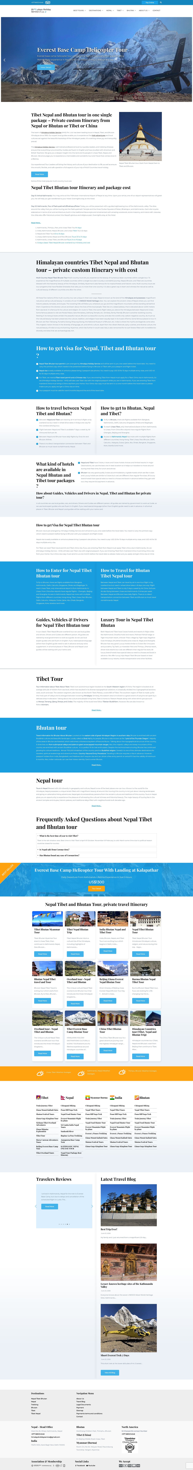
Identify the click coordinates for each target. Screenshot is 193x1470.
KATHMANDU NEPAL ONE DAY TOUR (70, 1147)
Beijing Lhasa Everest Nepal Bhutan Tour (111, 980)
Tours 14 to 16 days (74, 240)
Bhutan (34, 1408)
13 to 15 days (59, 234)
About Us (143, 10)
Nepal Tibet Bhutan (39, 1399)
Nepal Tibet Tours (92, 1110)
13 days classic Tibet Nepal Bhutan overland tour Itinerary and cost (63, 243)
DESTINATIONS (95, 10)
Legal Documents (83, 1405)
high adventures (98, 135)
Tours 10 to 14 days (79, 237)
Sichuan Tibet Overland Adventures (46, 1124)
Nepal (33, 1402)
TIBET (119, 10)
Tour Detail (96, 889)
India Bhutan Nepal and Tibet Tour (113, 931)
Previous (5, 60)
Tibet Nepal (35, 1414)
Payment (80, 1408)
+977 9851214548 (37, 1434)
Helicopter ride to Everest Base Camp (62, 1190)
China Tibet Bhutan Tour (110, 1030)
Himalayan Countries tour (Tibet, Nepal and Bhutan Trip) (144, 1031)
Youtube (91, 1465)
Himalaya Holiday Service (51, 132)
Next (188, 60)
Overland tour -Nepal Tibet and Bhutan (78, 980)
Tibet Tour (40, 1135)
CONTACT (156, 10)
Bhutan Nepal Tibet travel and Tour (44, 980)
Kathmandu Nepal (119, 437)
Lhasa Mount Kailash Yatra (47, 1110)
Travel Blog (80, 1402)
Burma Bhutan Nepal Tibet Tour (143, 980)
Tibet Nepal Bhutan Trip (77, 931)
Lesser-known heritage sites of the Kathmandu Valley (127, 1285)
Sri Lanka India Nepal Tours (70, 1126)
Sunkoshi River (67, 1131)
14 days (78, 228)
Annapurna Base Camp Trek (70, 1141)
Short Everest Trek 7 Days (115, 1355)
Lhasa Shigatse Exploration (42, 1130)
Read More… (39, 223)
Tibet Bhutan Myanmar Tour (47, 931)
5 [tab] (67, 1224)
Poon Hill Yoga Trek (69, 1110)
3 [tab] (63, 1224)
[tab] (96, 839)
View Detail (46, 67)
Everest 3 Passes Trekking (96, 1133)
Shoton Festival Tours (45, 1114)
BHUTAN (130, 10)
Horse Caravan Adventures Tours (47, 1141)
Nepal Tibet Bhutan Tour (142, 931)
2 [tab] (61, 1224)
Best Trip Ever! (109, 1229)
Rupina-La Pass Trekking (71, 1135)
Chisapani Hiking (68, 1105)
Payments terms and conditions (89, 1414)
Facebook (81, 1465)
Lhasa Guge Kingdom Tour (47, 1118)
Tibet (75, 231)
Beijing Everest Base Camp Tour (47, 1147)
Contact (79, 1417)
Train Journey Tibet (44, 1105)
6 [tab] (69, 1224)
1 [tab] (59, 1224)
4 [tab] (65, 1224)
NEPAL (109, 10)
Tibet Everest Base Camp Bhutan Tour (77, 1030)
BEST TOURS (78, 10)
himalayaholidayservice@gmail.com (45, 1437)
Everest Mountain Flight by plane (71, 1119)
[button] (150, 2)
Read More (39, 174)
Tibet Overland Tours (45, 1153)
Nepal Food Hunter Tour (71, 1114)
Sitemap (79, 1411)
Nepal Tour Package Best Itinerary (71, 1154)
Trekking (34, 1405)
